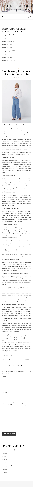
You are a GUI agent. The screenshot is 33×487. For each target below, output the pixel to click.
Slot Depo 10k (10, 41)
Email (3, 385)
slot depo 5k (5, 456)
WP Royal (22, 484)
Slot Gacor (9, 54)
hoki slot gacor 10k (7, 466)
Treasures (12, 355)
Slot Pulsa (9, 57)
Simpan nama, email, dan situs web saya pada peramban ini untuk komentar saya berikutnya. (14, 404)
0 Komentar (28, 359)
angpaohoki (5, 472)
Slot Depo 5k (10, 38)
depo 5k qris (5, 463)
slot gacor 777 (11, 51)
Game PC (16, 68)
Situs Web (4, 393)
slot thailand (5, 469)
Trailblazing (5, 355)
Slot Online (9, 44)
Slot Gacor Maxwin (12, 35)
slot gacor (4, 453)
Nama (4, 376)
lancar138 (4, 459)
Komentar (4, 408)
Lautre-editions (16, 6)
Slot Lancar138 (11, 60)
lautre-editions (8, 359)
